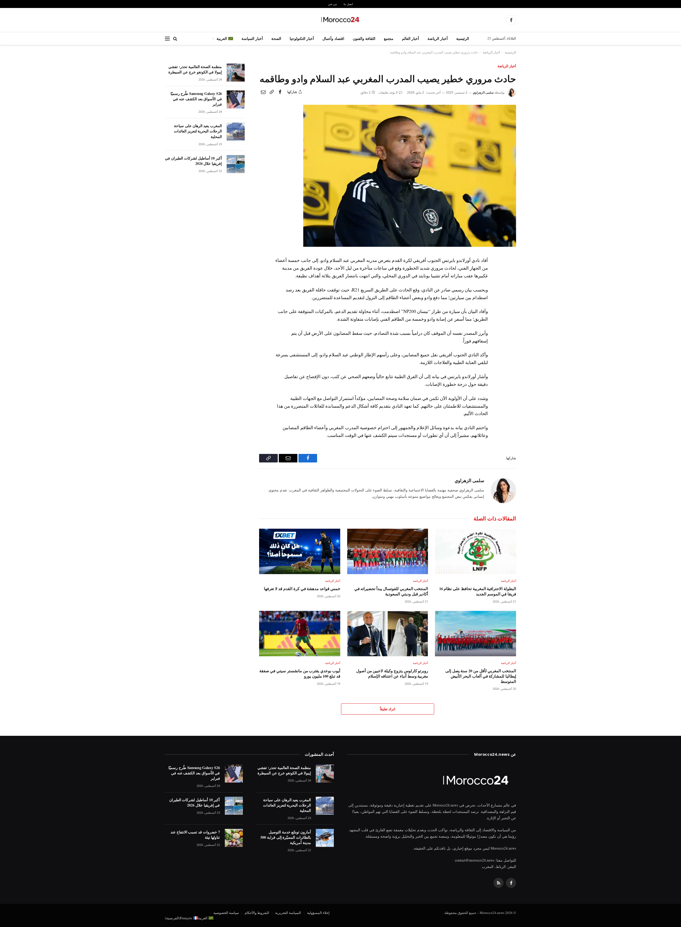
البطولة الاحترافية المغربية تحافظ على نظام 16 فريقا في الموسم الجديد (477, 591)
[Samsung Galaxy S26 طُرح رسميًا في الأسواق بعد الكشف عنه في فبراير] (236, 99)
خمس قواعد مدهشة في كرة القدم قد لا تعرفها (302, 588)
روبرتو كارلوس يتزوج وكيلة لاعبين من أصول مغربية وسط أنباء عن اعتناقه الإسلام (392, 673)
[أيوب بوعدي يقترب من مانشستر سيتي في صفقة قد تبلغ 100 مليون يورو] (299, 633)
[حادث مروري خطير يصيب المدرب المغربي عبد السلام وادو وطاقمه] (409, 245)
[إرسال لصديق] (263, 92)
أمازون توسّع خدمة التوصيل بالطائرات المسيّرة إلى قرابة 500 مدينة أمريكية (285, 837)
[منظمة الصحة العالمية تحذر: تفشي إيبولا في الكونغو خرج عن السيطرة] (236, 73)
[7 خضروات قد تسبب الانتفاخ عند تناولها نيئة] (234, 838)
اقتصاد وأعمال (333, 38)
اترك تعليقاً (387, 709)
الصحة (276, 38)
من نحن (332, 4)
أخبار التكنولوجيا (302, 38)
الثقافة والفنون (364, 38)
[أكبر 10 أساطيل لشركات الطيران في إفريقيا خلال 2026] (236, 164)
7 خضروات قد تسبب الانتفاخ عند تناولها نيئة (195, 834)
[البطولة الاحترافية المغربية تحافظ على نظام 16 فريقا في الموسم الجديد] (475, 551)
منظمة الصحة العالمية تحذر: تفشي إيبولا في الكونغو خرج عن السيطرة (195, 69)
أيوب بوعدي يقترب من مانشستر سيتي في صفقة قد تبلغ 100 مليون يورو (299, 673)
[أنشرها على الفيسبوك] (280, 92)
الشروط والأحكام (257, 912)
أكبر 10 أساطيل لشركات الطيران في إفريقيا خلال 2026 (193, 161)
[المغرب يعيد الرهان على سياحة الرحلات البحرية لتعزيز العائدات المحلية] (236, 132)
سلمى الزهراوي (483, 92)
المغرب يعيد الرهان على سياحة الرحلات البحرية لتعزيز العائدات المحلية (198, 131)
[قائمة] (167, 39)
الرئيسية (462, 38)
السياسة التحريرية (288, 912)
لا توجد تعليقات (388, 92)
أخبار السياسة (252, 38)
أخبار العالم (410, 38)
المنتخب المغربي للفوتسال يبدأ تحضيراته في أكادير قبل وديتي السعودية (391, 591)
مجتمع (388, 38)
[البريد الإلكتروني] (511, 299)
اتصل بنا (348, 4)
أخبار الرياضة (437, 38)
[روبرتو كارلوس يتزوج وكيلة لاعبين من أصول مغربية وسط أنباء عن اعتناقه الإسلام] (387, 633)
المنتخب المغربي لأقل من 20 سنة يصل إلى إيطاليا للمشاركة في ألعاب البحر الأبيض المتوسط (480, 676)
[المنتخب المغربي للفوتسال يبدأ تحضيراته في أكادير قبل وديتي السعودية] (387, 551)
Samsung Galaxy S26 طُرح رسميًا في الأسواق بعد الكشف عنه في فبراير (196, 99)
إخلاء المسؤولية (318, 912)
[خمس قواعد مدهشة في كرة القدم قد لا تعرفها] (299, 551)
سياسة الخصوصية (226, 912)
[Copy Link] (272, 92)
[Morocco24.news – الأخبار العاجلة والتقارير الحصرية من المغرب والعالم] (340, 20)
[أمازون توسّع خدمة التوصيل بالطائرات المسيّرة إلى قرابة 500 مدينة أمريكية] (325, 838)
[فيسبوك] (511, 274)
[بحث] (175, 39)
